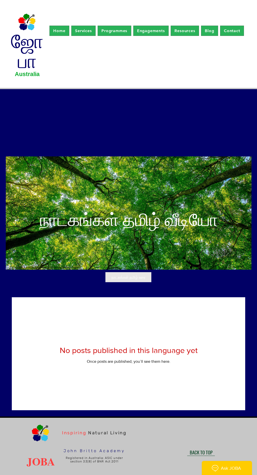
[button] (83, 31)
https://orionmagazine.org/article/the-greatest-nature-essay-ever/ (45, 266)
